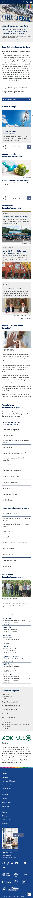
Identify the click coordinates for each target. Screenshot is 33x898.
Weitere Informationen (9, 717)
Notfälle (4, 816)
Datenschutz (12, 896)
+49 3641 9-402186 (10, 709)
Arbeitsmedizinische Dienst (13, 394)
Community (5, 806)
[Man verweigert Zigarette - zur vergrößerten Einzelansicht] (16, 339)
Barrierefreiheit (20, 896)
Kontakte (4, 812)
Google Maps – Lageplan (10, 702)
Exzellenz (4, 798)
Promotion (5, 777)
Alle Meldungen (26, 318)
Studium (4, 773)
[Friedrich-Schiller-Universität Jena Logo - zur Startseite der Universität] (4, 2)
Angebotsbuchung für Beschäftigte (15, 88)
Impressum (4, 896)
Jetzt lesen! (18, 835)
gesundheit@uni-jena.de (12, 705)
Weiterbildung (6, 789)
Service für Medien (7, 820)
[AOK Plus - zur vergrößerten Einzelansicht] (16, 738)
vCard (6, 713)
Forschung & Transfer (8, 781)
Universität (5, 795)
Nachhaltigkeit (6, 802)
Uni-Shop (5, 824)
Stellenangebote (7, 785)
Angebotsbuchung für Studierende (15, 92)
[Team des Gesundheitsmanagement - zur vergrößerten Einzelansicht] (16, 588)
